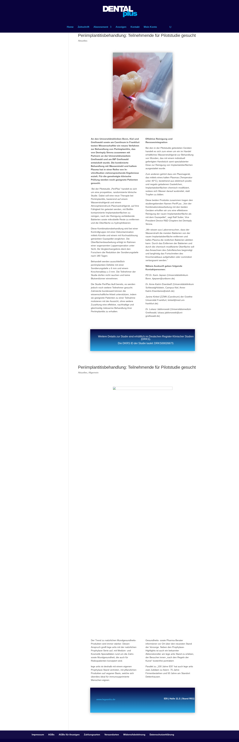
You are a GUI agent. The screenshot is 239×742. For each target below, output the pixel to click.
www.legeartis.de (105, 699)
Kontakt (135, 27)
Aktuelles (82, 40)
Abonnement (100, 27)
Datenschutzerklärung (162, 734)
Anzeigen (121, 27)
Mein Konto (150, 27)
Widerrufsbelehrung (134, 734)
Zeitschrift (83, 27)
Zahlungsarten (92, 734)
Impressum (38, 734)
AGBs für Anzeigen (69, 734)
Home (70, 27)
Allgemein (93, 372)
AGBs (51, 734)
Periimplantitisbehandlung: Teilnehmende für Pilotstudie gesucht (137, 35)
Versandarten (111, 734)
